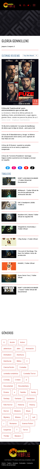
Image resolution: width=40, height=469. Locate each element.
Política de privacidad (8, 465)
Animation (7, 355)
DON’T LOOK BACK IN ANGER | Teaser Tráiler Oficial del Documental (28, 290)
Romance (13, 423)
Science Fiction (27, 423)
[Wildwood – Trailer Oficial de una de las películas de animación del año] (9, 193)
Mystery (6, 417)
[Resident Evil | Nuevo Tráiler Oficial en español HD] (9, 218)
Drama (6, 392)
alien (18, 348)
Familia (23, 392)
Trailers (9, 463)
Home (4, 463)
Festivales (22, 463)
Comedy (6, 380)
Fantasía (18, 398)
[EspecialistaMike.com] (9, 7)
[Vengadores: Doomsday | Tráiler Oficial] (9, 230)
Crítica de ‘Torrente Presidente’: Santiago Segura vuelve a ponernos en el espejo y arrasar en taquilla (19, 158)
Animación (30, 348)
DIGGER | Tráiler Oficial (26, 263)
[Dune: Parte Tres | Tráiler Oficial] (9, 278)
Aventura (20, 355)
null (33, 417)
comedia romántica (10, 373)
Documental (8, 386)
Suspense (7, 430)
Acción (8, 120)
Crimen (18, 380)
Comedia (22, 367)
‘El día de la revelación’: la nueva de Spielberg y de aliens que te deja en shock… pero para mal (18, 127)
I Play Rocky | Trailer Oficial (28, 239)
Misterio (17, 411)
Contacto (30, 463)
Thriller (6, 436)
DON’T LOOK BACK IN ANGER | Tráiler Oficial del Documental (28, 180)
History (32, 405)
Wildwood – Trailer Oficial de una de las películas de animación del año (28, 192)
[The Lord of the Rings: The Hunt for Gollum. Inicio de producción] (9, 254)
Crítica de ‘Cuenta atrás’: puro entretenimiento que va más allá (15, 109)
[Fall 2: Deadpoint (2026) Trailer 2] (9, 206)
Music (28, 411)
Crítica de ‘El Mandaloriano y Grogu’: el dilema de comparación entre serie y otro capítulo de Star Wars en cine (18, 137)
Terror (25, 430)
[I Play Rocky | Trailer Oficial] (9, 242)
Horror (6, 411)
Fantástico (30, 398)
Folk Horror (8, 405)
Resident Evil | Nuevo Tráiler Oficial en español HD (28, 216)
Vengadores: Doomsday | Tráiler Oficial (27, 228)
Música (18, 417)
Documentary (23, 386)
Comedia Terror (29, 373)
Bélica (19, 361)
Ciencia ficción (8, 367)
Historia (21, 405)
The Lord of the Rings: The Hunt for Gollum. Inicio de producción (27, 253)
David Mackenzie (25, 120)
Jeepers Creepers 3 (8, 46)
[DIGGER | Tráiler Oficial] (9, 266)
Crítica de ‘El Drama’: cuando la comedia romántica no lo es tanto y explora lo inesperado (16, 147)
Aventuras (7, 361)
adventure (7, 348)
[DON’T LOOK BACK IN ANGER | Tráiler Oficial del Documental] (9, 181)
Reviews (15, 463)
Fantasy (6, 398)
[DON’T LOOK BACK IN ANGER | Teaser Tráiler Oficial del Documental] (9, 291)
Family (33, 392)
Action (22, 342)
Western (18, 436)
